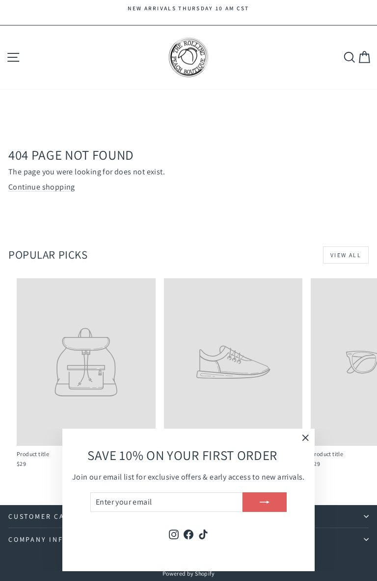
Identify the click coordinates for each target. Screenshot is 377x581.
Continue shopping (41, 187)
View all (345, 255)
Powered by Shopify (188, 573)
